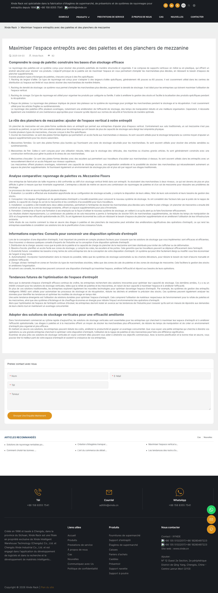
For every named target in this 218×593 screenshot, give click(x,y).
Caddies (113, 559)
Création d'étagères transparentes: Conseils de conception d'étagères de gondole (92, 444)
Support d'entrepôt (120, 540)
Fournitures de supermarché (124, 535)
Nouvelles (208, 437)
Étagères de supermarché (123, 544)
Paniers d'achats (118, 554)
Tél (38, 500)
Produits (72, 540)
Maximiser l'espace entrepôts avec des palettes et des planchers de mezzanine (65, 27)
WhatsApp (179, 500)
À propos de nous (78, 549)
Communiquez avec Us (81, 563)
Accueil (72, 535)
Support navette (118, 568)
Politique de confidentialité (83, 568)
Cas (199, 437)
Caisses (113, 549)
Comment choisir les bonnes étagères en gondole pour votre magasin (21, 450)
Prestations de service (80, 544)
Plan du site (48, 587)
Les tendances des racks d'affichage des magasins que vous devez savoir (163, 450)
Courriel (109, 500)
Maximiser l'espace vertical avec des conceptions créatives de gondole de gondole (163, 444)
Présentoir (114, 563)
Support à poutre (118, 573)
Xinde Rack (10, 27)
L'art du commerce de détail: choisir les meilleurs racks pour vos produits (92, 450)
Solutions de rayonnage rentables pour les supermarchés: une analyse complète (25, 444)
